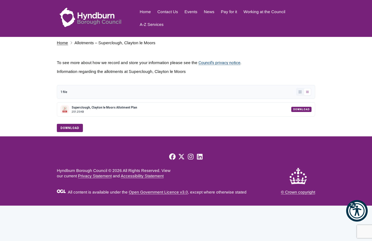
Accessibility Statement (142, 176)
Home (145, 11)
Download (301, 109)
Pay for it (229, 11)
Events (190, 11)
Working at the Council (264, 11)
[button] (357, 211)
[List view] (307, 91)
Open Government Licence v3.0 (158, 192)
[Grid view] (300, 91)
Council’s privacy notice (219, 62)
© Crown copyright (298, 192)
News (209, 11)
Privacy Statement (95, 176)
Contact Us (167, 11)
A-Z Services (152, 24)
